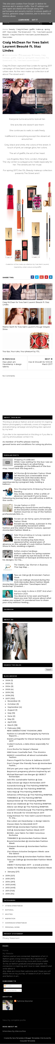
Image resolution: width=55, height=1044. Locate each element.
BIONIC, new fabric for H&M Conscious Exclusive (26, 834)
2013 (7, 884)
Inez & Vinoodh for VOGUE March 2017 (25, 813)
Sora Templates (18, 1038)
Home (5, 29)
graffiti (32, 29)
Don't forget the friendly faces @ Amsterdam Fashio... (29, 764)
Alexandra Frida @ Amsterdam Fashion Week (29, 856)
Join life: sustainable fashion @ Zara (24, 780)
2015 (7, 879)
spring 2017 (29, 58)
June (10, 716)
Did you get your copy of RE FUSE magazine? (29, 768)
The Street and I (24, 32)
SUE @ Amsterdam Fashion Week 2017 (26, 830)
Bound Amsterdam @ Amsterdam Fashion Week (27, 842)
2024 (8, 686)
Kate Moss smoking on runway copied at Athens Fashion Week (32, 536)
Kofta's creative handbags (25, 551)
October (12, 704)
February (12, 728)
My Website (8, 953)
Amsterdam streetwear (16, 923)
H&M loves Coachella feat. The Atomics (26, 752)
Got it (35, 20)
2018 (7, 695)
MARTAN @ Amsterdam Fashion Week (25, 827)
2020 (8, 689)
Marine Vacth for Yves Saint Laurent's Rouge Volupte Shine (26, 328)
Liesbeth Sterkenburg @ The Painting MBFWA (29, 810)
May (10, 719)
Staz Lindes (12, 32)
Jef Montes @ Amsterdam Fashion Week (32, 473)
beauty (12, 29)
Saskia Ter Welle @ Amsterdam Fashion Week (29, 868)
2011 (7, 891)
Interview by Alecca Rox (14, 1031)
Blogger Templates (32, 1038)
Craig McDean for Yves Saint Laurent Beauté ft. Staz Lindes (26, 303)
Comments (11, 990)
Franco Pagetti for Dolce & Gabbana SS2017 (28, 760)
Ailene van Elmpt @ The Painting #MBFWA (27, 807)
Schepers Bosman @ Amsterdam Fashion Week (27, 847)
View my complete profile (14, 1020)
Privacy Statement (11, 938)
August (11, 710)
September (13, 707)
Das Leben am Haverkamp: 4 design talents (28, 821)
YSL (34, 32)
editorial (9, 910)
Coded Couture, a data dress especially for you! (28, 745)
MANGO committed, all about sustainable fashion (27, 756)
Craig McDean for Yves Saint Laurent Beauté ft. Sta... (29, 817)
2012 (7, 888)
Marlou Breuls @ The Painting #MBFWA (26, 789)
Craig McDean (22, 29)
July (10, 713)
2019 (7, 692)
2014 (7, 882)
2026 (8, 680)
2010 (7, 894)
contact (26, 437)
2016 (7, 875)
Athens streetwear (14, 906)
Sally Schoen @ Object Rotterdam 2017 (26, 783)
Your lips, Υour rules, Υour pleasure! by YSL (21, 351)
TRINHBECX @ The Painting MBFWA (24, 798)
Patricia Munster (25, 1001)
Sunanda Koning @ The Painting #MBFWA (27, 786)
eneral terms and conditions (17, 444)
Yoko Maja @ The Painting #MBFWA (24, 792)
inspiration (10, 918)
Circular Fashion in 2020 (24, 505)
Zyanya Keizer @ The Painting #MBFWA (26, 801)
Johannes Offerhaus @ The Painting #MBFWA (29, 795)
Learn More (23, 20)
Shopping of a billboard (24, 460)
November (13, 701)
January (12, 872)
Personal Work (12, 927)
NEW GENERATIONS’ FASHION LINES (24, 731)
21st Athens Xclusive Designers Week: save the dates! (28, 852)
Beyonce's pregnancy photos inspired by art (28, 771)
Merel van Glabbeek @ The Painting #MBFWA (29, 804)
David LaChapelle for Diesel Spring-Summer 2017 (28, 740)
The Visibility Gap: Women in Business (31, 565)
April (10, 722)
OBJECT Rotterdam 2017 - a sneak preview (28, 865)
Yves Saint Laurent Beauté (28, 60)
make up (39, 29)
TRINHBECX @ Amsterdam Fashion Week (27, 838)
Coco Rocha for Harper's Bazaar (22, 749)
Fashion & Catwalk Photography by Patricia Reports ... (28, 735)
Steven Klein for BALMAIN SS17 (22, 824)
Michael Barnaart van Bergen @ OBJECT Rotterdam (26, 775)
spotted (9, 914)
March (11, 725)
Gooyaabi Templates (27, 1041)
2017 (7, 698)
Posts (8, 986)
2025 (8, 683)
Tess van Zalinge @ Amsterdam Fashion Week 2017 (29, 861)
